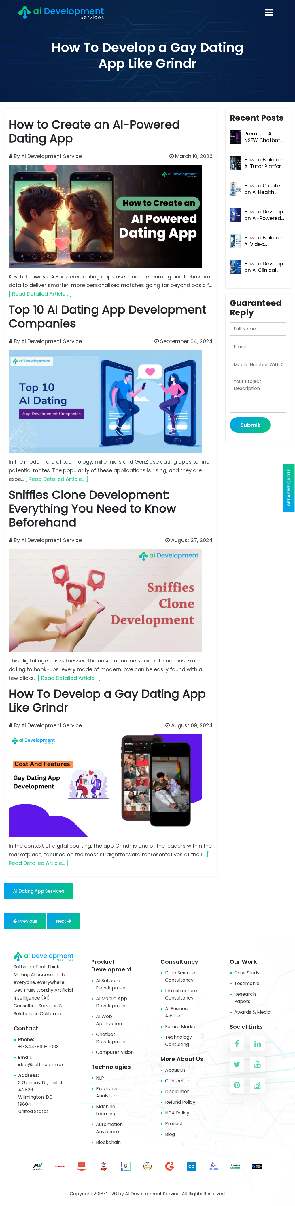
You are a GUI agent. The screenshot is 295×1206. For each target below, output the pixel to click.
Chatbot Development (111, 1038)
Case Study (247, 972)
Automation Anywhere (109, 1128)
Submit (250, 425)
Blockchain (108, 1142)
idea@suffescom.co (40, 1064)
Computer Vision (115, 1052)
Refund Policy (180, 1102)
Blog (170, 1134)
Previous (27, 921)
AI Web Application (109, 1020)
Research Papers (245, 998)
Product (174, 1123)
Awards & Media (252, 1012)
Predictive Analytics (107, 1092)
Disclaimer (177, 1091)
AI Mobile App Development (111, 1002)
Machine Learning (105, 1110)
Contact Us (178, 1080)
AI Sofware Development (111, 984)
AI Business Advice (177, 1012)
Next (61, 921)
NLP (100, 1078)
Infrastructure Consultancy (181, 994)
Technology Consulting (178, 1041)
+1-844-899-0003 (38, 1046)
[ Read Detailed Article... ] (40, 293)
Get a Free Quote (289, 488)
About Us (175, 1070)
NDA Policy (177, 1113)
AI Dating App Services (38, 891)
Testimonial (247, 983)
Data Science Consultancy (180, 976)
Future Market (181, 1026)
